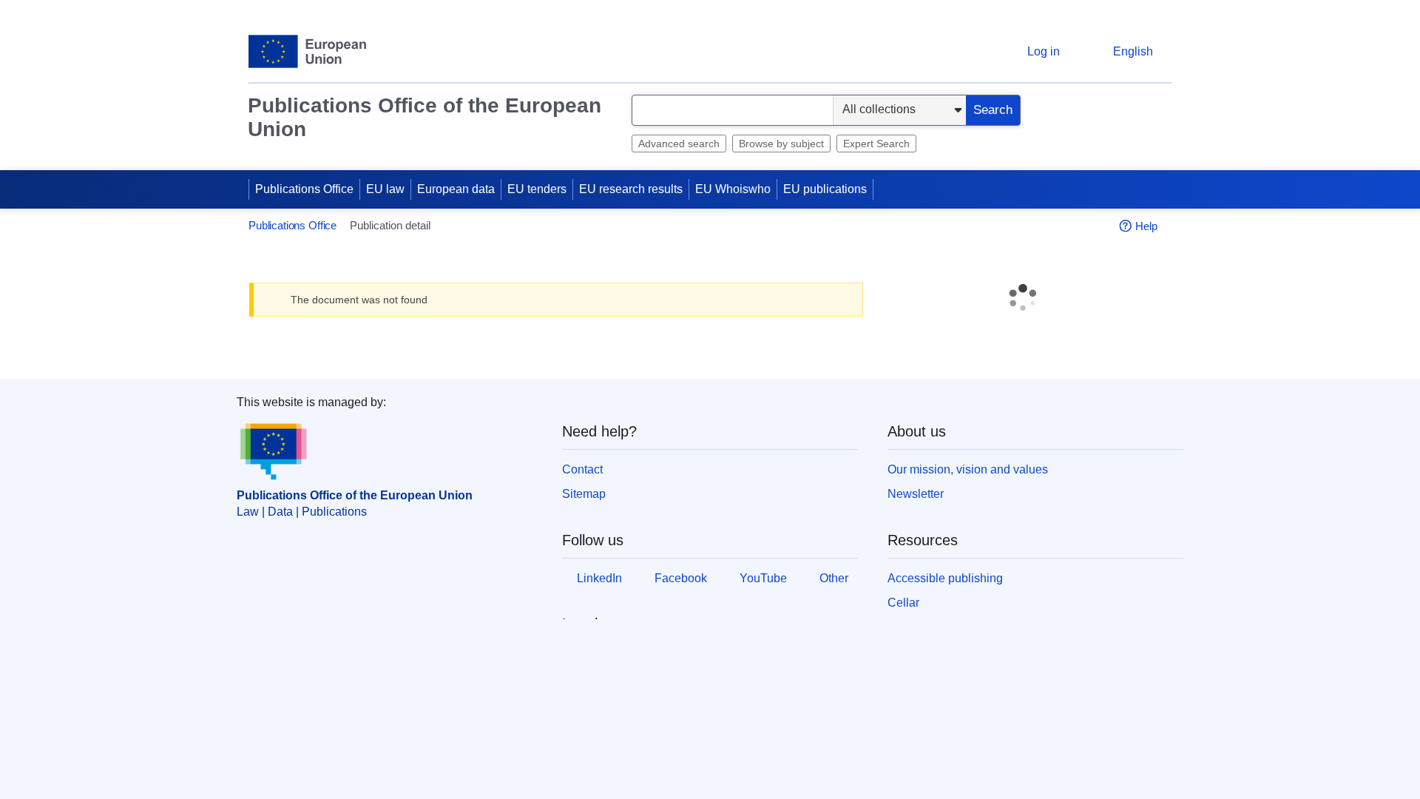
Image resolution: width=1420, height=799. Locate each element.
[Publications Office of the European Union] (307, 51)
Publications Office (304, 189)
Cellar (903, 603)
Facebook (686, 578)
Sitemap (584, 494)
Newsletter (916, 494)
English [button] (1133, 51)
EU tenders (537, 189)
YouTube (772, 578)
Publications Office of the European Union (424, 117)
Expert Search (876, 143)
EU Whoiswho (733, 189)
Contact (582, 469)
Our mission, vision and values (968, 469)
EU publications (825, 189)
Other (594, 606)
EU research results (631, 189)
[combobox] (732, 110)
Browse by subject (781, 143)
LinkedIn (602, 578)
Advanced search (679, 143)
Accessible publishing (945, 578)
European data (456, 189)
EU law (385, 189)
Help (1146, 226)
